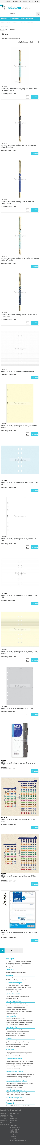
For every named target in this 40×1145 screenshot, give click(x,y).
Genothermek (22, 1007)
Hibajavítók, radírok (10, 1033)
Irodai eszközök (11, 1016)
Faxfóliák (19, 989)
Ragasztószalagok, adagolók (12, 998)
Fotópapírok (17, 961)
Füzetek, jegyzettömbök (26, 963)
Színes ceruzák (23, 1054)
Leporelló (29, 961)
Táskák (16, 1055)
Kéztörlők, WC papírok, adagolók (24, 1065)
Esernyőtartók (30, 1092)
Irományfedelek (22, 1011)
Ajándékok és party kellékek (14, 1097)
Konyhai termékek (9, 1067)
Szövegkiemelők (25, 1042)
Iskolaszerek (10, 1049)
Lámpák (22, 1094)
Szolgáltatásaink (27, 18)
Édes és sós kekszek (10, 1105)
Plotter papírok (24, 961)
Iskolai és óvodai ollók (27, 1052)
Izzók (26, 1061)
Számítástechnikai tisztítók (17, 1078)
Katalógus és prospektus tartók (12, 1085)
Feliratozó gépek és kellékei (11, 1020)
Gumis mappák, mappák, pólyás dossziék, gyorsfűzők (17, 1005)
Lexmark (19, 987)
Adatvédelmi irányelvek (4, 1119)
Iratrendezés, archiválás (13, 1001)
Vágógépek (26, 1024)
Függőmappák (16, 1007)
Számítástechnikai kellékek (14, 1072)
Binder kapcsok (24, 1029)
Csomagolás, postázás (13, 994)
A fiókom (8, 1)
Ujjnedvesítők (22, 1035)
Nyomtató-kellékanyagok (14, 983)
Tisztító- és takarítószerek (11, 1065)
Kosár (31, 1)
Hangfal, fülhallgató (30, 1074)
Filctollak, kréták (19, 1052)
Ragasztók (26, 1031)
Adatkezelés (23, 1)
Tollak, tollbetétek (9, 1041)
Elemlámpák (30, 1061)
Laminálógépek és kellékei (20, 1022)
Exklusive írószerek (10, 1042)
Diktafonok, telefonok (15, 1074)
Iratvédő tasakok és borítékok (12, 1011)
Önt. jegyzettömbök (23, 965)
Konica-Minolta (9, 987)
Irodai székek (17, 1094)
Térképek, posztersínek (11, 1087)
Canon (9, 985)
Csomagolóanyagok (15, 996)
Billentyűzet (8, 1074)
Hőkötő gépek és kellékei (28, 1020)
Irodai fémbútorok (9, 1092)
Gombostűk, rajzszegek (11, 1031)
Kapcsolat (4, 26)
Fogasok (12, 1094)
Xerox (26, 987)
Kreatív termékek (16, 1054)
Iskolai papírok (9, 1054)
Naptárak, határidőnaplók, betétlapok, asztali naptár (16, 972)
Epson (13, 985)
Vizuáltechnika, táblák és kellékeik (16, 1081)
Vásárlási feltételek (26, 22)
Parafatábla (31, 1083)
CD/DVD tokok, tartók (10, 979)
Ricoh (23, 987)
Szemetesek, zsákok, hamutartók (13, 1068)
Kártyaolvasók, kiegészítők (21, 979)
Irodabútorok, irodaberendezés (15, 1090)
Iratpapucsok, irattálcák (10, 1009)
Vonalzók (16, 1033)
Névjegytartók (29, 1011)
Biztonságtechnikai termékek (12, 1061)
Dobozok (8, 996)
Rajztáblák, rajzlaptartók (10, 1052)
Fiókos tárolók (9, 1007)
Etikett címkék (17, 963)
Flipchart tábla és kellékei (11, 1083)
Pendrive (8, 978)
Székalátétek (27, 1094)
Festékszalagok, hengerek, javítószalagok (14, 991)
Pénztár (15, 1)
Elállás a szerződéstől (4, 1123)
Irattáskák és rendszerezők (21, 1009)
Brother (21, 985)
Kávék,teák (27, 1105)
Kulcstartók (21, 1100)
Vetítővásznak (19, 1087)
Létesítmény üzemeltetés (14, 1059)
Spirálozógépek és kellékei (11, 1024)
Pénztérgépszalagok (10, 966)
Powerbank (8, 1078)
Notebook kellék (27, 1076)
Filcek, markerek (18, 1042)
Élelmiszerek (10, 1103)
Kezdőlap (2, 29)
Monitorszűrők (20, 1076)
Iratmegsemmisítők (10, 1022)
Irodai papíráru (10, 959)
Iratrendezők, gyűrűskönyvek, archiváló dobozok (16, 1004)
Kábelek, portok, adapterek (11, 1076)
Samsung (17, 985)
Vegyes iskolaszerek (23, 1055)
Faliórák (7, 1094)
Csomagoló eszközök (24, 996)
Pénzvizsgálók (29, 1022)
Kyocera (14, 987)
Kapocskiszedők (20, 1031)
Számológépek (20, 1024)
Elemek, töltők (21, 1061)
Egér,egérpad (23, 1074)
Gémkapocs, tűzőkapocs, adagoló (13, 1029)
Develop (28, 985)
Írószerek (9, 1038)
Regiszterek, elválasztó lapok (12, 1013)
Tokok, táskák (26, 1078)
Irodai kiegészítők (11, 1027)
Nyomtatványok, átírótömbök (12, 965)
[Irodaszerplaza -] (15, 7)
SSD (17, 978)
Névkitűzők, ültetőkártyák (11, 1035)
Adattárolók (9, 975)
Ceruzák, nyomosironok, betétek (20, 1041)
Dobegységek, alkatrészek (11, 989)
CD (25, 978)
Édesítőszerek (19, 1105)
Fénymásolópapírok (10, 961)
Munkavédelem (17, 1067)
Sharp (29, 987)
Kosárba (34, 97)
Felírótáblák (20, 1020)
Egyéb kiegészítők (23, 1092)
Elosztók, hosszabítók (10, 1063)
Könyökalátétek (22, 1033)
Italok (24, 1105)
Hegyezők (26, 1044)
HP (6, 985)
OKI (25, 985)
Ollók (18, 1035)
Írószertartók (22, 1046)
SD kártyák (21, 978)
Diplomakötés (14, 18)
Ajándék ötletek (9, 1100)
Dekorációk (16, 1092)
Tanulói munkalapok (10, 1055)
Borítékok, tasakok (10, 963)
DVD (27, 978)
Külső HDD (12, 978)
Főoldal (4, 18)
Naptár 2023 (10, 970)
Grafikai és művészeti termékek (12, 1046)
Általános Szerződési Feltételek (4, 1115)
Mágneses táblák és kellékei (22, 1083)
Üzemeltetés (18, 1063)
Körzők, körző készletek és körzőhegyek (14, 1044)
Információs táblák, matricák (27, 1063)
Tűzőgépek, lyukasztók (11, 1018)
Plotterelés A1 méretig (9, 22)
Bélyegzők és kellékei (20, 1018)
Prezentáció (21, 1085)
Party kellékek (16, 1100)
